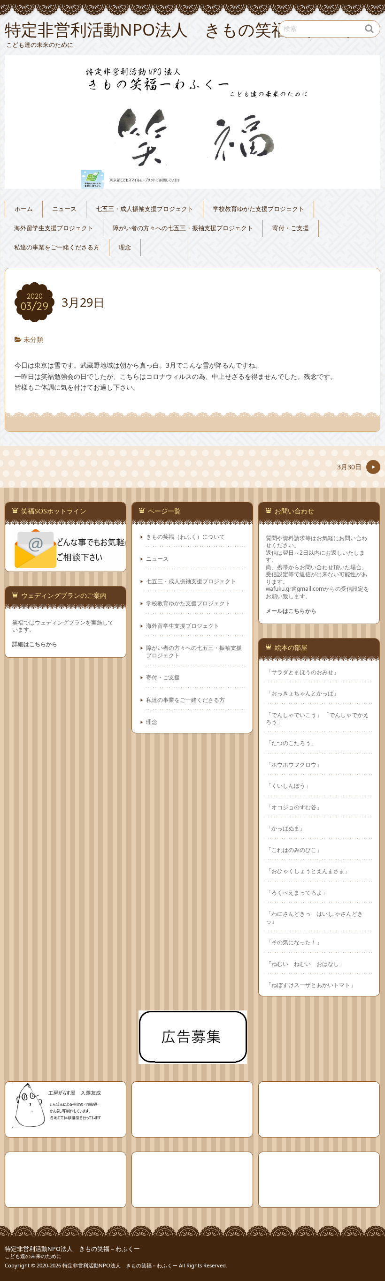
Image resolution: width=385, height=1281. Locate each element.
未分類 (33, 339)
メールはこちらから (291, 610)
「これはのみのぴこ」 (294, 849)
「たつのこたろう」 (291, 742)
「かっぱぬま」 (285, 828)
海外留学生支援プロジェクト (53, 228)
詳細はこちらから (34, 644)
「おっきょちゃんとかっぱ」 (302, 693)
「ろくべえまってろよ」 (297, 892)
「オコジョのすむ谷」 (294, 807)
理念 (125, 247)
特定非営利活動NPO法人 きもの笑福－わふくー (72, 1249)
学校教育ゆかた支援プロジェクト (258, 209)
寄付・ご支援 (290, 228)
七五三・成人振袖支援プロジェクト (144, 209)
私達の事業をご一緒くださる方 (57, 247)
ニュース (64, 209)
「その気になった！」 (297, 942)
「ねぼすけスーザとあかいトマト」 (311, 984)
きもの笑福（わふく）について (185, 536)
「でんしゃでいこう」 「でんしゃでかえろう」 (317, 718)
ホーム (24, 209)
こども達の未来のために (33, 1255)
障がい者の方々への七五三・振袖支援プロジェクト (183, 228)
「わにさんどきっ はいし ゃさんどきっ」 (314, 917)
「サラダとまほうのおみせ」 (302, 672)
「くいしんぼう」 (288, 785)
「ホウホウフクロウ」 (294, 764)
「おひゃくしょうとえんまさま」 (308, 870)
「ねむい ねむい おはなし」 (305, 963)
